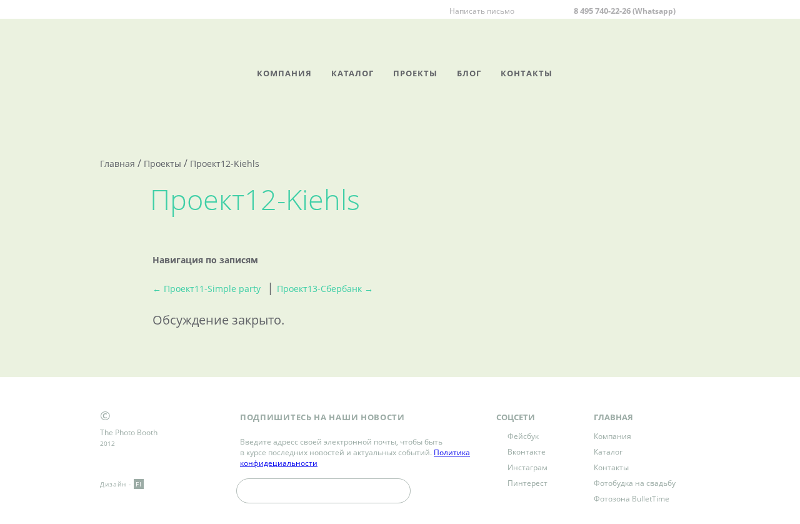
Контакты (526, 73)
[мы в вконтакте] (258, 10)
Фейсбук (523, 436)
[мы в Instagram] (273, 10)
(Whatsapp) (654, 11)
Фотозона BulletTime (631, 498)
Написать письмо (481, 11)
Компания (284, 73)
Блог (469, 73)
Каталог (352, 73)
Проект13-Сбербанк (325, 289)
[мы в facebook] (243, 10)
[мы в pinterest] (288, 10)
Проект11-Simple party (206, 289)
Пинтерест (528, 483)
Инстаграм (528, 467)
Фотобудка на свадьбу (635, 483)
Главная (117, 163)
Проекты (415, 73)
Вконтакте (527, 451)
